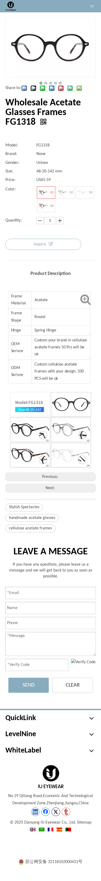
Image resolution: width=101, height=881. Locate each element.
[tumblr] (66, 812)
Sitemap (84, 822)
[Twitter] (55, 812)
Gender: (12, 163)
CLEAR (73, 685)
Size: (9, 171)
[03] (81, 192)
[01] (43, 192)
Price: (10, 180)
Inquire (40, 244)
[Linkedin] (35, 812)
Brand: (11, 154)
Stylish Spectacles (24, 507)
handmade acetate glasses (32, 518)
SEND (28, 685)
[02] (62, 192)
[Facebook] (45, 812)
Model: (11, 145)
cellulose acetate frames (30, 528)
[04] (43, 206)
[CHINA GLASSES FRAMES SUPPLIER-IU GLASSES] (51, 777)
